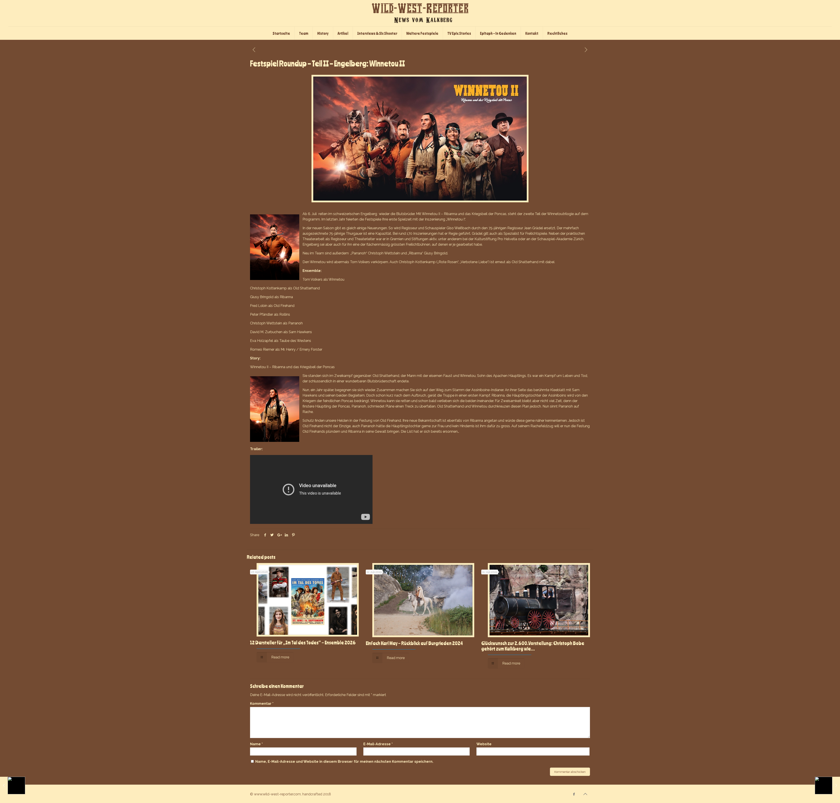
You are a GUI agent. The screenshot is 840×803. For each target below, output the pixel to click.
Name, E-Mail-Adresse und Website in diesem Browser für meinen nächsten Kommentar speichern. (344, 761)
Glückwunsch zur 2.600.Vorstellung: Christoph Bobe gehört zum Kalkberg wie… (532, 645)
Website (484, 744)
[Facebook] (574, 794)
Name (256, 744)
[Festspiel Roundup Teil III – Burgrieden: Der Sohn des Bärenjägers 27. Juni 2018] (827, 785)
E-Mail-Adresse (378, 744)
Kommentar (261, 704)
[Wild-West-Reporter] (420, 13)
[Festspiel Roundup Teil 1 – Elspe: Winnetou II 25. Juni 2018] (12, 785)
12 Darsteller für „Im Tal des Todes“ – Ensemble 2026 (303, 642)
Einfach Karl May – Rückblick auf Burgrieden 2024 (414, 643)
